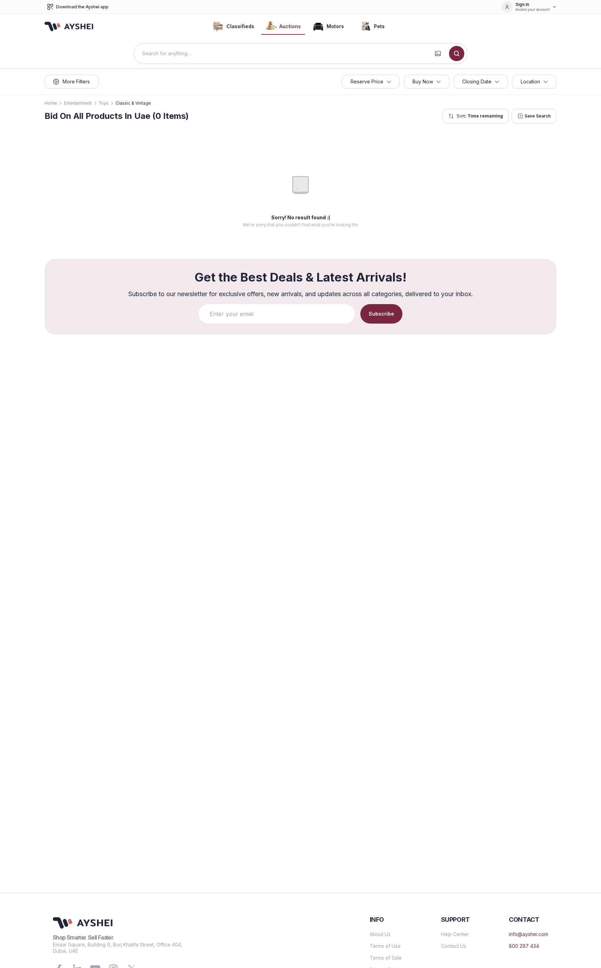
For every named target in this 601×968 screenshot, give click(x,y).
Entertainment (78, 103)
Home (51, 103)
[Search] (456, 53)
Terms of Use (385, 946)
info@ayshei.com (528, 934)
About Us (380, 934)
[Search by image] (438, 53)
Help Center (455, 934)
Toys (104, 103)
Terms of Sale (386, 958)
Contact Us (453, 946)
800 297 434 (524, 946)
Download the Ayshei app (82, 6)
